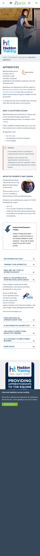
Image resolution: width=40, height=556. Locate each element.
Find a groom (22, 57)
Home (5, 57)
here (20, 311)
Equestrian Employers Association (16, 89)
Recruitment (13, 57)
